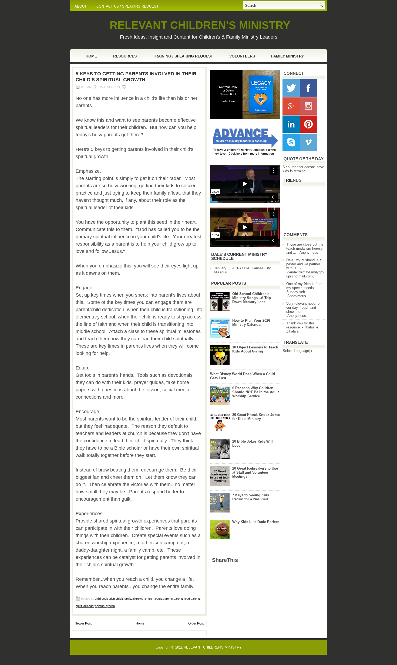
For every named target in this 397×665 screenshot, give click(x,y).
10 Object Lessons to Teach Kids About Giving (255, 349)
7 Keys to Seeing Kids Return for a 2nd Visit (250, 497)
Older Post (196, 623)
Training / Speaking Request (183, 56)
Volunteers (242, 56)
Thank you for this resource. (300, 325)
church (149, 598)
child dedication (105, 598)
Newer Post (83, 623)
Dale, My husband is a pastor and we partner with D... (303, 264)
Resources (125, 56)
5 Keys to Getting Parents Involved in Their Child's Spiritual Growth (136, 76)
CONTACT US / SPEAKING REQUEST (127, 6)
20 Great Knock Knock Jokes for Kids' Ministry (256, 417)
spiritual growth (105, 606)
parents (168, 598)
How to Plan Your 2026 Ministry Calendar (251, 322)
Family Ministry (287, 56)
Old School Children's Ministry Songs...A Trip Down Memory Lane (251, 298)
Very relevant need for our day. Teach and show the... (303, 307)
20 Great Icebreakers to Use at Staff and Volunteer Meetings (255, 472)
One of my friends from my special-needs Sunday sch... (304, 288)
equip (158, 598)
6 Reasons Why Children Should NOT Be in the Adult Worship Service (255, 392)
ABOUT (81, 6)
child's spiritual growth (130, 598)
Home (91, 56)
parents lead (182, 598)
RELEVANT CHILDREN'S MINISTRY (200, 25)
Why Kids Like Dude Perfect (255, 522)
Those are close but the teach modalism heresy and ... (304, 248)
